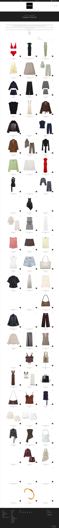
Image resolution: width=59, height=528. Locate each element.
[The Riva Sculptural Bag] (29, 127)
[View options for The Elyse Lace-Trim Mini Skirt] (36, 172)
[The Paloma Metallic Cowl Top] (46, 359)
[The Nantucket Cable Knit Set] (13, 417)
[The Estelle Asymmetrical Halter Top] (13, 475)
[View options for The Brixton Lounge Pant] (52, 500)
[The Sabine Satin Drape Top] (46, 455)
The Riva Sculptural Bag (29, 135)
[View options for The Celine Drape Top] (52, 404)
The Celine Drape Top (45, 406)
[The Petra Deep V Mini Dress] (46, 339)
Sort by (39, 37)
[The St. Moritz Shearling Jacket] (46, 475)
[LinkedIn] (29, 512)
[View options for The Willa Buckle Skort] (36, 249)
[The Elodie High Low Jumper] (29, 69)
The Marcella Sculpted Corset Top (29, 193)
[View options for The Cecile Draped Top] (20, 249)
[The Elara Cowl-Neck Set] (29, 146)
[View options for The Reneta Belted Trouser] (36, 95)
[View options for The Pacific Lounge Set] (36, 481)
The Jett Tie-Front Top (13, 367)
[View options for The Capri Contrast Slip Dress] (36, 114)
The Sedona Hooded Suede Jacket (45, 425)
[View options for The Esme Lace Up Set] (52, 75)
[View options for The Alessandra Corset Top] (36, 365)
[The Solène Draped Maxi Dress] (13, 378)
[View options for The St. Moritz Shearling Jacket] (52, 481)
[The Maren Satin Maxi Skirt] (29, 339)
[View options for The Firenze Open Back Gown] (52, 172)
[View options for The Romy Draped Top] (52, 249)
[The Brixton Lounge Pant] (46, 494)
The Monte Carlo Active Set (29, 425)
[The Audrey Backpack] (46, 378)
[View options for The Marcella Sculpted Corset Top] (36, 191)
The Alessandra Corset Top (29, 367)
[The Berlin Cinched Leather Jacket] (13, 320)
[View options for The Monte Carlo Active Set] (36, 423)
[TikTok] (31, 512)
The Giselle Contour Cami (29, 406)
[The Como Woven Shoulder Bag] (46, 301)
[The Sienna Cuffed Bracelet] (29, 494)
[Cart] (56, 6)
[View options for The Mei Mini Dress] (20, 269)
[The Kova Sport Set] (13, 88)
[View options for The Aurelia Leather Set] (36, 462)
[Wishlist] (54, 5)
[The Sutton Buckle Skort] (46, 204)
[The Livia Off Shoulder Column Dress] (29, 49)
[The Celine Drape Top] (46, 397)
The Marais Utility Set (13, 232)
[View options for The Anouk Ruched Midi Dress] (36, 327)
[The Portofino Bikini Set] (13, 49)
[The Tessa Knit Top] (13, 107)
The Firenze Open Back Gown (45, 174)
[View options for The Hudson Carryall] (52, 269)
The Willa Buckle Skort (29, 251)
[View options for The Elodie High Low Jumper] (36, 75)
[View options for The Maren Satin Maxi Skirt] (36, 346)
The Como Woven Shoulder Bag (45, 309)
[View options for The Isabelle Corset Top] (52, 443)
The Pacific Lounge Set (29, 483)
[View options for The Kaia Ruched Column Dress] (52, 56)
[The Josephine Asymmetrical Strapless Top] (29, 436)
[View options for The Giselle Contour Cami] (36, 404)
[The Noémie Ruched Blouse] (13, 494)
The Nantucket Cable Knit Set (13, 425)
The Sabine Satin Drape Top (45, 464)
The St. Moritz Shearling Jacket (45, 483)
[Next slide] (39, 0)
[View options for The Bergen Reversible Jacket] (20, 133)
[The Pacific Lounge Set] (29, 475)
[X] (22, 512)
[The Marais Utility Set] (13, 223)
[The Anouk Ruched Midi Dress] (29, 320)
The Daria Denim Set (45, 135)
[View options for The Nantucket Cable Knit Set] (20, 423)
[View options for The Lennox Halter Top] (36, 211)
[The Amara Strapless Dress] (29, 301)
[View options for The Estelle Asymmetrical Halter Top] (20, 481)
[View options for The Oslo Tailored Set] (52, 191)
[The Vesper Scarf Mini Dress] (13, 185)
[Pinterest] (25, 512)
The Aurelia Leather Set (29, 464)
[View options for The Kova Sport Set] (20, 95)
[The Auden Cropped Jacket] (46, 107)
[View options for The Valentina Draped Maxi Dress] (52, 230)
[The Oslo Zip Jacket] (13, 339)
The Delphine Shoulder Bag (13, 406)
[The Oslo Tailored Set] (46, 185)
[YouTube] (27, 512)
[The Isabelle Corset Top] (46, 436)
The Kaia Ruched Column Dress (45, 58)
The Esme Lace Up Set (45, 77)
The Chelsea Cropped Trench (13, 464)
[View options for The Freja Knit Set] (52, 95)
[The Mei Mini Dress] (13, 262)
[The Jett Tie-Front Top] (13, 359)
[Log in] (51, 6)
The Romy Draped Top (45, 251)
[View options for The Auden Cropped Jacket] (52, 114)
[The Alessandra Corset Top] (29, 359)
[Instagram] (24, 512)
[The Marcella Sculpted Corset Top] (29, 185)
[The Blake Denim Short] (29, 262)
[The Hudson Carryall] (46, 262)
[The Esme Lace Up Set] (46, 69)
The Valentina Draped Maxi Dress (45, 232)
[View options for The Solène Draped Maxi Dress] (20, 385)
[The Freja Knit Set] (46, 88)
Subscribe (49, 514)
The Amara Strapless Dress (29, 309)
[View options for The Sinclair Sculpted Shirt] (20, 211)
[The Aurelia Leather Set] (29, 455)
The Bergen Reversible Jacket (13, 135)
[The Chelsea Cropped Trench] (13, 455)
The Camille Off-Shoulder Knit (45, 290)
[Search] (53, 6)
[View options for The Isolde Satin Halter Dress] (36, 288)
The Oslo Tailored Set (45, 193)
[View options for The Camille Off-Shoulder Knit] (52, 288)
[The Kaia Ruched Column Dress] (46, 49)
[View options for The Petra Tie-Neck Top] (52, 153)
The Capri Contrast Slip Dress (29, 116)
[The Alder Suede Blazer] (13, 146)
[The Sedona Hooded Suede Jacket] (46, 417)
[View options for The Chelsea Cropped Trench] (20, 462)
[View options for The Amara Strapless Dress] (36, 307)
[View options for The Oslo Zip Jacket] (20, 346)
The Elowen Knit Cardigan (13, 174)
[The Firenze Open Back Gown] (46, 165)
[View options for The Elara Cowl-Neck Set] (36, 153)
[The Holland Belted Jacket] (13, 436)
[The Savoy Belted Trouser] (46, 320)
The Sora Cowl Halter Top (13, 77)
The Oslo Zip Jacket (13, 348)
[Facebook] (20, 512)
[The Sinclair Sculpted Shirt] (13, 204)
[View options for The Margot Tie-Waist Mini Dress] (36, 230)
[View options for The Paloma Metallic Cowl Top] (52, 365)
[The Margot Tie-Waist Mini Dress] (29, 223)
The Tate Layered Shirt (13, 290)
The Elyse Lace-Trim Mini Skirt (29, 174)
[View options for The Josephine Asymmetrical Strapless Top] (36, 443)
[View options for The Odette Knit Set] (36, 385)
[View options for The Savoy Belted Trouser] (52, 327)
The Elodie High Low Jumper (29, 77)
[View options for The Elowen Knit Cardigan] (20, 172)
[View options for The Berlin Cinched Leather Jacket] (20, 327)
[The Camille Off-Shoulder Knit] (46, 281)
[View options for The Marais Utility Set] (20, 230)
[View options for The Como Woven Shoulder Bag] (52, 307)
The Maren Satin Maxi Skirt (29, 348)
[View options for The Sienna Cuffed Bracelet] (36, 500)
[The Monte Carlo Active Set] (29, 417)
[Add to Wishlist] (20, 42)
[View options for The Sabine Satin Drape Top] (52, 462)
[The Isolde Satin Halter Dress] (29, 281)
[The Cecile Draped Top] (13, 243)
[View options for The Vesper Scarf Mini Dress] (20, 191)
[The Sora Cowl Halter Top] (13, 69)
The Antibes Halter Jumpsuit (13, 309)
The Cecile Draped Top (13, 251)
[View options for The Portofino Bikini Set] (20, 56)
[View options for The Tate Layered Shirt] (20, 288)
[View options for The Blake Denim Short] (36, 269)
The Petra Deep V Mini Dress (45, 348)
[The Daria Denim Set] (46, 127)
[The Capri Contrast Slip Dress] (29, 107)
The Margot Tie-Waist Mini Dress (29, 232)
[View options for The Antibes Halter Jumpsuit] (20, 307)
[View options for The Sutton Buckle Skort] (52, 211)
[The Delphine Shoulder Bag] (13, 397)
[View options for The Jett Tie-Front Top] (20, 365)
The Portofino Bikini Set (13, 58)
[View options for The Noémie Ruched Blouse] (20, 500)
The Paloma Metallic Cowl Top (45, 367)
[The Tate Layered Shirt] (13, 281)
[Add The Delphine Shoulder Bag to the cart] (20, 404)
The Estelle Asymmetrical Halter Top (13, 483)
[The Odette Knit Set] (29, 378)
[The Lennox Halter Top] (29, 204)
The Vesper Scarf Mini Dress (13, 193)
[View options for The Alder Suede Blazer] (20, 153)
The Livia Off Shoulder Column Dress (29, 58)
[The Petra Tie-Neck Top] (46, 146)
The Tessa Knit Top (13, 116)
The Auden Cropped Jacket (46, 116)
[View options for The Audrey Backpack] (52, 385)
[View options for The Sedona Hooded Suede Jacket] (52, 423)
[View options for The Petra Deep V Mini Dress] (52, 346)
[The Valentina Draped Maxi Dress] (46, 223)
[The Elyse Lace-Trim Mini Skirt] (29, 165)
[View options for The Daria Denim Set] (52, 133)
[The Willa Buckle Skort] (29, 243)
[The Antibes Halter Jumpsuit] (13, 301)
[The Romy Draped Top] (46, 243)
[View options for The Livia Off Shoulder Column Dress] (36, 56)
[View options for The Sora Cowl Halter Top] (20, 75)
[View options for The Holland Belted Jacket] (20, 443)
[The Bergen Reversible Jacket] (13, 127)
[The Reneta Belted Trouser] (29, 88)
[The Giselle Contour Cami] (29, 397)
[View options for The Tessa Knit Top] (20, 114)
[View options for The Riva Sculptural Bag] (36, 133)
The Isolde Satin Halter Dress (29, 290)
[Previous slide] (20, 0)
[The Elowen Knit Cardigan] (13, 165)
